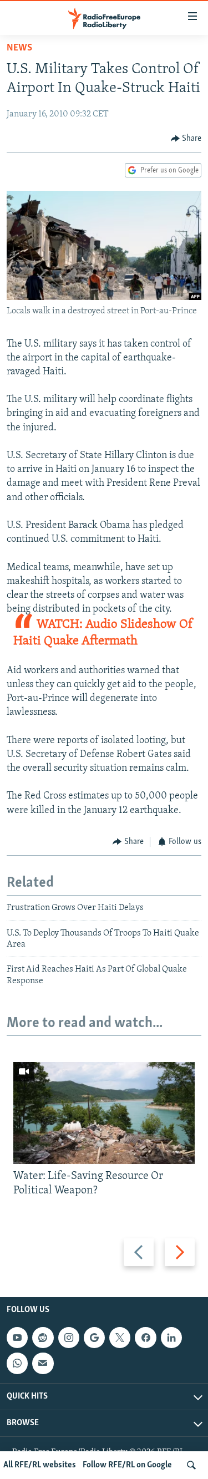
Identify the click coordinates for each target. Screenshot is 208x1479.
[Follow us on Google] (94, 1337)
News (19, 48)
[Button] (186, 138)
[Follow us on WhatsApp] (17, 1363)
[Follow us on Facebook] (145, 1337)
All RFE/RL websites (39, 1465)
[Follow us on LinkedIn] (171, 1337)
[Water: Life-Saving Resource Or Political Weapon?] (104, 1113)
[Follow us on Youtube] (17, 1337)
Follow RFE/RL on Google (127, 1465)
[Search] (191, 1465)
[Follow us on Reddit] (42, 1337)
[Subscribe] (42, 1363)
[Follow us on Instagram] (68, 1337)
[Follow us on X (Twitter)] (119, 1337)
